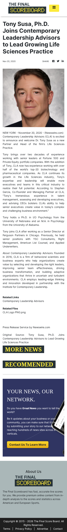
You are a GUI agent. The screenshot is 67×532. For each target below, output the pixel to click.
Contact (58, 528)
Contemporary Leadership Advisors (23, 300)
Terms (6, 528)
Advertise (42, 528)
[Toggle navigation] (54, 8)
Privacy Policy (23, 528)
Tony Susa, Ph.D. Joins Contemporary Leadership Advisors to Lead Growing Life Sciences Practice (33, 338)
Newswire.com (54, 132)
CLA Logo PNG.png (14, 312)
